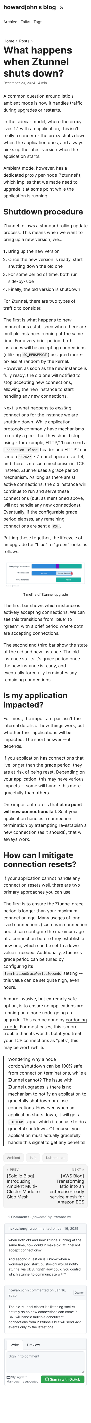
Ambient (13, 1158)
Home (8, 41)
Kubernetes (55, 1158)
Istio (33, 1158)
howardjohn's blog (29, 7)
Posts (24, 41)
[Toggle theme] (61, 7)
